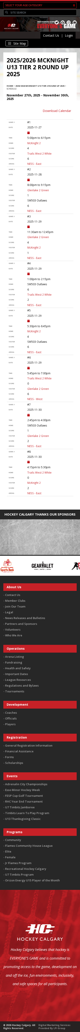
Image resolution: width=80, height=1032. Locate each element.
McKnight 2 (34, 143)
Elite (8, 851)
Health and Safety (18, 668)
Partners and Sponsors (21, 624)
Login (69, 35)
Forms (9, 757)
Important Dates (16, 674)
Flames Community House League (29, 846)
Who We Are (13, 635)
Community (13, 840)
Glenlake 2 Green (38, 190)
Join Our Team (15, 606)
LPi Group (59, 1028)
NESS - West (34, 399)
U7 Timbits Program (19, 875)
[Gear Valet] (24, 565)
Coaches (11, 713)
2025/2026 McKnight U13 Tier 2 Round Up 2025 (39, 85)
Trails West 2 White (39, 153)
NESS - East (34, 163)
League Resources (18, 680)
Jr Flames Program (18, 863)
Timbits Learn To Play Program (27, 813)
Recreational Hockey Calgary (25, 869)
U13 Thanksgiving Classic (23, 819)
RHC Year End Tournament (24, 801)
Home (10, 85)
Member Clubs (15, 601)
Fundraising (13, 662)
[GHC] (63, 565)
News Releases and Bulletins (25, 618)
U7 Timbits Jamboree (20, 807)
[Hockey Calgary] (11, 31)
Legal (9, 612)
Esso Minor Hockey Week (22, 790)
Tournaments (14, 691)
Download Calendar (57, 111)
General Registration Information (28, 745)
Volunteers (12, 630)
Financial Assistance (19, 751)
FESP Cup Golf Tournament (24, 796)
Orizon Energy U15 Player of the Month (32, 880)
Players (10, 724)
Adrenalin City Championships (26, 784)
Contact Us (51, 35)
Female (10, 857)
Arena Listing (14, 657)
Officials (11, 718)
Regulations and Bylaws (22, 685)
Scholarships (14, 763)
